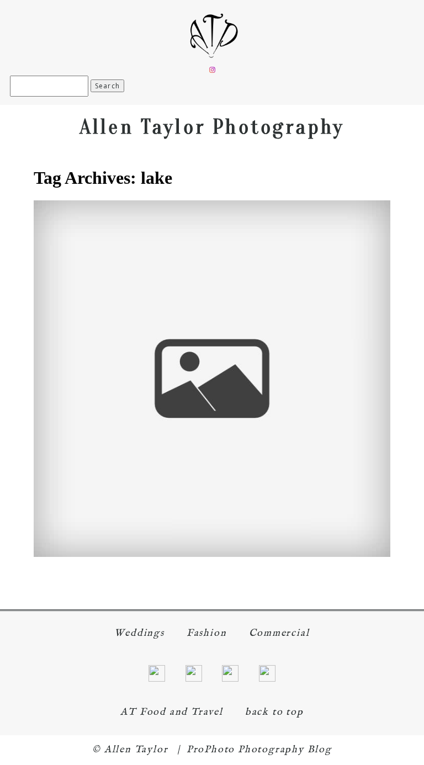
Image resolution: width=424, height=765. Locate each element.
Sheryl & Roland (210, 359)
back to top (274, 712)
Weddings (139, 633)
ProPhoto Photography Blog (259, 749)
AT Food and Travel (171, 712)
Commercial (279, 633)
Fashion (207, 633)
